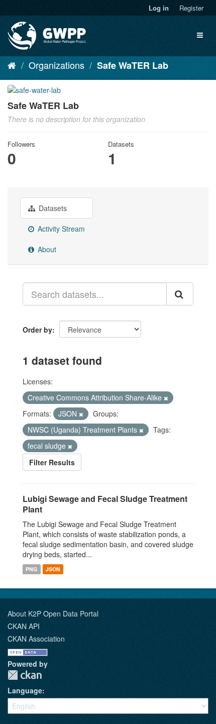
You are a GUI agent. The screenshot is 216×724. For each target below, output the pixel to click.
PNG (31, 569)
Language (25, 690)
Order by (37, 330)
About (46, 249)
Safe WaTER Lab (132, 65)
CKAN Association (36, 639)
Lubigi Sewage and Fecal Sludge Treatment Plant (105, 504)
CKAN (25, 675)
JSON (53, 569)
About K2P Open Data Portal (53, 613)
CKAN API (24, 626)
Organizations (56, 64)
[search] (179, 293)
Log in (159, 8)
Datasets (52, 208)
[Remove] (166, 398)
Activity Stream (60, 229)
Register (191, 8)
